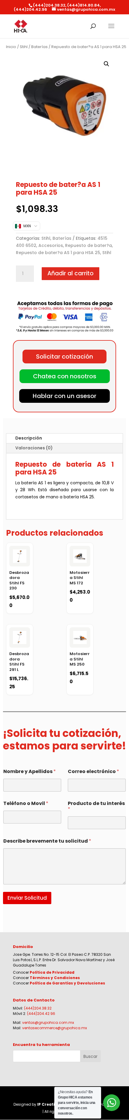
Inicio (11, 47)
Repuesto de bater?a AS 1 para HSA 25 (58, 253)
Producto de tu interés (96, 806)
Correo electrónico (93, 771)
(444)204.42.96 (41, 1013)
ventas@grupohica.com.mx (48, 1022)
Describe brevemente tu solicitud (47, 841)
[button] (106, 64)
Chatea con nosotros (64, 376)
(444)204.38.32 (38, 1008)
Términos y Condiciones (55, 977)
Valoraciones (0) (34, 448)
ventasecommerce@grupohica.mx (54, 1027)
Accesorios (50, 245)
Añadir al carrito (70, 273)
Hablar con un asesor (64, 396)
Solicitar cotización (64, 356)
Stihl (24, 47)
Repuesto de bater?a (88, 245)
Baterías (39, 47)
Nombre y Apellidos (29, 771)
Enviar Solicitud (27, 897)
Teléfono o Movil (25, 803)
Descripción (28, 438)
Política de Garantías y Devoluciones (67, 983)
